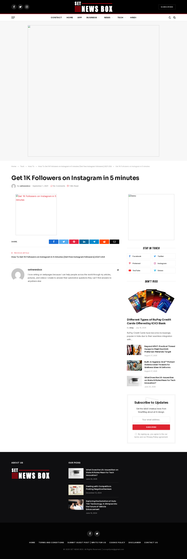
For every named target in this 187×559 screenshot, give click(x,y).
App (79, 17)
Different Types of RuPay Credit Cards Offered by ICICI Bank (149, 321)
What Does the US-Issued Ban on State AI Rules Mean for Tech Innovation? (159, 380)
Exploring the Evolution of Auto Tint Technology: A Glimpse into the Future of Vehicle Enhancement (101, 505)
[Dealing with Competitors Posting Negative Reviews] (76, 490)
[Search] (174, 18)
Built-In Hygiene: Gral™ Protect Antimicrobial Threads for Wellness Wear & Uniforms (159, 365)
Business (92, 17)
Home (70, 17)
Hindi (133, 17)
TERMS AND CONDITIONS (51, 542)
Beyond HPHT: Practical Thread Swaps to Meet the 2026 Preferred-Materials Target (159, 349)
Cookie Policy (117, 542)
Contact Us (151, 542)
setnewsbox (25, 186)
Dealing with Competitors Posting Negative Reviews (99, 487)
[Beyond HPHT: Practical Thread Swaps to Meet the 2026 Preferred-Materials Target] (134, 350)
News (107, 17)
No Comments (59, 186)
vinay (131, 328)
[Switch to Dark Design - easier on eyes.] (170, 17)
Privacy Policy (152, 437)
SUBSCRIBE (167, 7)
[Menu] (13, 18)
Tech (120, 17)
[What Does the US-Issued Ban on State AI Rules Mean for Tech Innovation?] (134, 381)
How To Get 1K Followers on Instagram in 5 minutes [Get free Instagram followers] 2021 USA (58, 257)
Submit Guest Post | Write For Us (86, 542)
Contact (56, 17)
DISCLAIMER (135, 542)
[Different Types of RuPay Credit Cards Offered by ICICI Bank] (151, 301)
